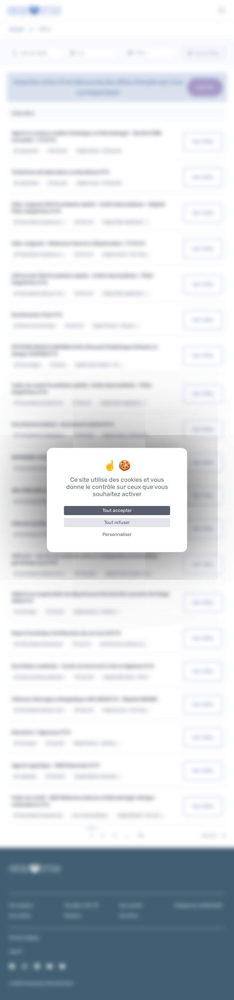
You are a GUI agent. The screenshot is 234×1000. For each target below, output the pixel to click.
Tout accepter (117, 510)
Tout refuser (117, 522)
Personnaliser (117, 534)
